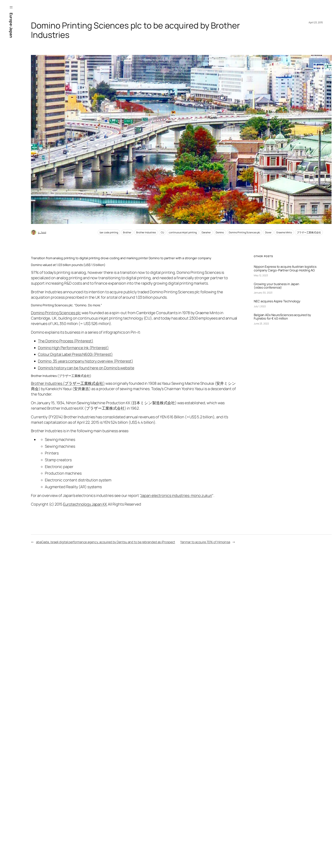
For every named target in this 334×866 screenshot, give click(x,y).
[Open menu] (11, 7)
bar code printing (109, 232)
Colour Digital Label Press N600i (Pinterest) (75, 354)
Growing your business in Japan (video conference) (276, 285)
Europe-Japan (11, 25)
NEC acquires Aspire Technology (277, 301)
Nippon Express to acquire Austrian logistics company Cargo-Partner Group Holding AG (285, 268)
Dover (268, 232)
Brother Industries (146, 232)
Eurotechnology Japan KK (85, 504)
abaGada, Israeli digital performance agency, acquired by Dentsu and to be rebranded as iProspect (105, 542)
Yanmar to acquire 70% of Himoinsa (205, 542)
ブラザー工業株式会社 (309, 232)
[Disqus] (87, 608)
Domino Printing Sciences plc (244, 232)
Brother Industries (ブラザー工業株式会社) (68, 383)
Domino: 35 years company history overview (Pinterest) (85, 361)
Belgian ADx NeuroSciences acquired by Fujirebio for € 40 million (282, 316)
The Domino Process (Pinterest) (65, 341)
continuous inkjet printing (183, 232)
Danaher (206, 232)
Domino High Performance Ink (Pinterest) (73, 347)
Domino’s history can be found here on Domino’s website (86, 367)
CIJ (162, 232)
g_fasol (42, 232)
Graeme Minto (284, 232)
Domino (220, 232)
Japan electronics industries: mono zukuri (176, 495)
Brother (127, 232)
